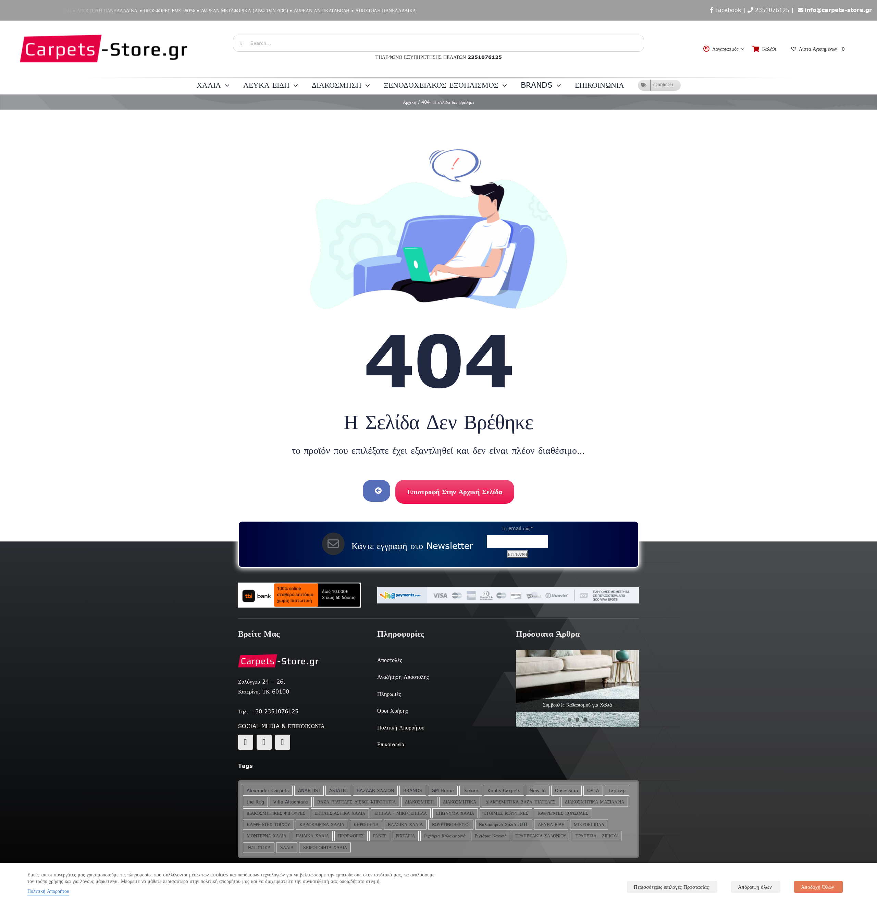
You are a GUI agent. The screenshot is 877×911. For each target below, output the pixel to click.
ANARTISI (309, 791)
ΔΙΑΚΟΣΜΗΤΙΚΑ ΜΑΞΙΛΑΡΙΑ (594, 802)
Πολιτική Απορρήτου (48, 891)
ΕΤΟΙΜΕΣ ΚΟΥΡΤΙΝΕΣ (505, 813)
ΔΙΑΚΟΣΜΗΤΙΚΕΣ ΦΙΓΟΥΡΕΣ (276, 813)
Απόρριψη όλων (755, 886)
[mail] (264, 742)
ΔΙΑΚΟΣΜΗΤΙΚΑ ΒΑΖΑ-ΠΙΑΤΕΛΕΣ (520, 802)
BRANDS (412, 791)
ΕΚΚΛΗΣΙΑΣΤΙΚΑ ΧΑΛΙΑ (339, 813)
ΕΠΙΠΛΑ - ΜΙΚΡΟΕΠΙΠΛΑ (400, 813)
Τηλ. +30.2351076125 (268, 711)
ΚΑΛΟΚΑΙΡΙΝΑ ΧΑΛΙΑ (321, 824)
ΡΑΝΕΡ (379, 836)
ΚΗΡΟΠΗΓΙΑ (366, 824)
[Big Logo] (104, 24)
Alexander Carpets (268, 791)
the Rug (255, 802)
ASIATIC (338, 791)
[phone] (282, 742)
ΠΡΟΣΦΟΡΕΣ (351, 836)
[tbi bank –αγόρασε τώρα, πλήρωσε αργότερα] (299, 595)
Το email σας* (517, 528)
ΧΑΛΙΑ (287, 847)
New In (538, 791)
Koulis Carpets (503, 791)
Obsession (566, 791)
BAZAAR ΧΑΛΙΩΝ (375, 791)
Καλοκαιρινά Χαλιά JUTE (504, 824)
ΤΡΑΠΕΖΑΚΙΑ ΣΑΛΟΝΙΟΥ (541, 836)
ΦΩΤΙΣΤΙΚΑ (259, 847)
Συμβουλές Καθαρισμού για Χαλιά (577, 704)
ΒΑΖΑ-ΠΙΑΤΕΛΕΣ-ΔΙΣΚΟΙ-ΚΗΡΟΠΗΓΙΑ (356, 802)
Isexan (470, 791)
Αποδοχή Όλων (817, 886)
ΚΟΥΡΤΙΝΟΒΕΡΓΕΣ (451, 824)
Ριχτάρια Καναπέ (490, 836)
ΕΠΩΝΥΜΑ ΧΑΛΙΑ (455, 813)
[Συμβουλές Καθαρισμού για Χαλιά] (577, 688)
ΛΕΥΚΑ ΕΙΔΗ (551, 824)
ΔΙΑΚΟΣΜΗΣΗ (419, 802)
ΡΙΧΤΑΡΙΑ (405, 836)
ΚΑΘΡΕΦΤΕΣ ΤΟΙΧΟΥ (268, 824)
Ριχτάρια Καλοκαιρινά (445, 836)
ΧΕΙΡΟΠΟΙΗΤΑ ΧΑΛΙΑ (325, 847)
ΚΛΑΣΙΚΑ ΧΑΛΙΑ (405, 824)
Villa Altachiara (290, 802)
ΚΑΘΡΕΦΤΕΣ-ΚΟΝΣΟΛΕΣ (563, 813)
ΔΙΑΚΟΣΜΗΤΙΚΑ (459, 802)
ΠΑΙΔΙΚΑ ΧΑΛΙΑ (312, 836)
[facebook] (245, 742)
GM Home (443, 791)
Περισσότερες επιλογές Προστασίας (671, 886)
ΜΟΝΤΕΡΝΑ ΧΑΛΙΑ (266, 836)
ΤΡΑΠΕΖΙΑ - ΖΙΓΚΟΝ (597, 836)
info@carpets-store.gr (838, 10)
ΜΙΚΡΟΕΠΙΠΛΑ (589, 824)
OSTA (593, 791)
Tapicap (617, 791)
